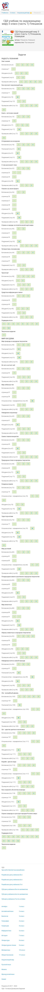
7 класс (21, 935)
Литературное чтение (9, 945)
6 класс (21, 930)
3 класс (21, 916)
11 (13, 841)
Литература (6, 940)
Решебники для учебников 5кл (12, 875)
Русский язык (6, 964)
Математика (6, 950)
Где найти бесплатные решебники (13, 870)
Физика (4, 969)
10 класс (22, 950)
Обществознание (7, 955)
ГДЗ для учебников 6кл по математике (15, 894)
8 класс (21, 940)
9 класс (21, 945)
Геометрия (5, 926)
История (4, 935)
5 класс (21, 926)
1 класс (21, 906)
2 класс (21, 911)
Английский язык (8, 911)
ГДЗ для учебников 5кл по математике (15, 889)
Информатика (6, 930)
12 (18, 841)
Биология (5, 916)
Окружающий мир (8, 960)
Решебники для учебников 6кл (12, 879)
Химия (4, 979)
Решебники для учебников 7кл (12, 884)
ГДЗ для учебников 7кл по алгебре (13, 899)
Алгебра (4, 906)
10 (8, 328)
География (5, 921)
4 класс (21, 921)
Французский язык (8, 974)
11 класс (22, 955)
